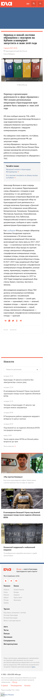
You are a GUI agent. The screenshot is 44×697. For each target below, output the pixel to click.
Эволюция (8, 637)
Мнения (6, 595)
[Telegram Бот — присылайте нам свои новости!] (16, 581)
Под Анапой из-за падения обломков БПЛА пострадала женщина (22, 428)
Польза (7, 633)
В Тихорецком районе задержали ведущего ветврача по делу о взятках (22, 417)
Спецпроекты (9, 640)
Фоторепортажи (11, 644)
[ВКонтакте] (6, 581)
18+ (27, 3)
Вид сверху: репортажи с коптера (15, 613)
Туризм (7, 609)
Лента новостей (9, 446)
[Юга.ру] (6, 3)
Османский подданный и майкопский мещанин (19, 548)
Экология (13, 330)
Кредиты (17, 595)
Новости (9, 361)
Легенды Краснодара (11, 615)
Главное (7, 586)
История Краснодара (10, 618)
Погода (6, 600)
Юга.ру (19, 569)
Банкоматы (17, 600)
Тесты (6, 630)
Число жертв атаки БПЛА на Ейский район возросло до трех (21, 440)
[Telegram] (11, 581)
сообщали (11, 230)
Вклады (16, 592)
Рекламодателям (16, 686)
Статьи (6, 592)
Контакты (27, 686)
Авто (6, 627)
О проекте (4, 686)
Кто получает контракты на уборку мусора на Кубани (22, 176)
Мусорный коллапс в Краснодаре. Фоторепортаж (18, 170)
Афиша (6, 597)
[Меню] (40, 3)
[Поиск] (33, 3)
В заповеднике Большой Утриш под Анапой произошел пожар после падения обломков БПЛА (22, 393)
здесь (33, 667)
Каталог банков (19, 590)
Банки (16, 586)
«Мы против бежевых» (13, 477)
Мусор (6, 330)
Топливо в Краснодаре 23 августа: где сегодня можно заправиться (19, 406)
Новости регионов (13, 369)
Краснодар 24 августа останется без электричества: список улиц (18, 381)
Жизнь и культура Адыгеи (12, 621)
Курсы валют (18, 597)
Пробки (6, 603)
